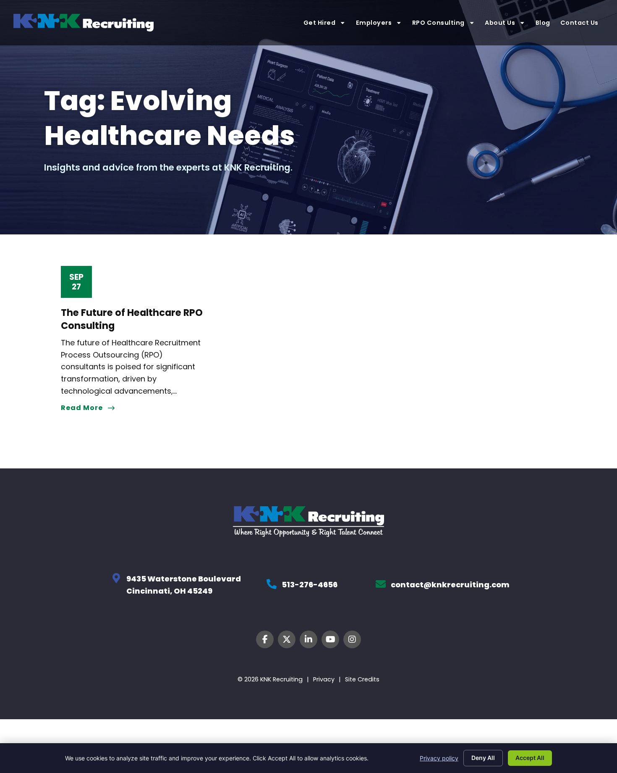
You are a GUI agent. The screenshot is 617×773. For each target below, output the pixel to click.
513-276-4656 (309, 584)
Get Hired (319, 22)
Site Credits (362, 679)
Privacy (324, 679)
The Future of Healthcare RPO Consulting (132, 319)
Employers (374, 22)
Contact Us (580, 22)
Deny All (483, 757)
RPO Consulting (438, 22)
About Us (500, 22)
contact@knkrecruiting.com (450, 584)
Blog (543, 22)
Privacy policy (439, 758)
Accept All (529, 757)
